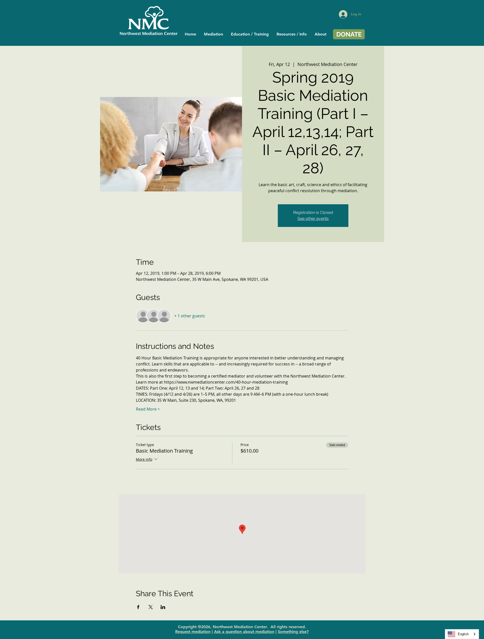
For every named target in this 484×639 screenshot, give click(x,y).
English (463, 634)
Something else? (293, 631)
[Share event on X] (150, 607)
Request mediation (192, 631)
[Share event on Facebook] (138, 607)
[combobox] (462, 634)
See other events (313, 218)
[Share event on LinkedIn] (163, 607)
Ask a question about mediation (244, 631)
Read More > (148, 409)
